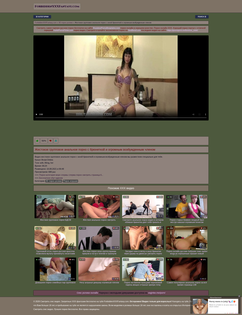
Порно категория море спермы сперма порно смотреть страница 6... (71, 175)
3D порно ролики (54, 181)
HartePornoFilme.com (63, 30)
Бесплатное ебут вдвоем (51, 178)
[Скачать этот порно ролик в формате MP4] (55, 141)
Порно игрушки (70, 181)
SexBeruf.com (134, 30)
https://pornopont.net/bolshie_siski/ (182, 30)
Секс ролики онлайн (87, 293)
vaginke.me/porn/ (156, 293)
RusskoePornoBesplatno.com (106, 28)
